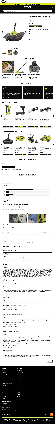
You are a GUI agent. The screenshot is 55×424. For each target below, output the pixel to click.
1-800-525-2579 (17, 420)
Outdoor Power (20, 372)
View (53, 1)
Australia (19, 390)
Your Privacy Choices (45, 420)
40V (2, 392)
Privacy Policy (31, 420)
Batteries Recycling (5, 376)
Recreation (19, 374)
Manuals (3, 370)
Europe (18, 394)
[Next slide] (25, 32)
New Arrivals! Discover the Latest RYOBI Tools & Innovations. (27, 4)
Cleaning (18, 376)
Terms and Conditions (24, 420)
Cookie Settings (28, 421)
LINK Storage (4, 398)
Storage (18, 379)
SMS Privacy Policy (37, 420)
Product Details (32, 37)
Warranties (4, 372)
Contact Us (4, 385)
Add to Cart (35, 26)
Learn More (5, 97)
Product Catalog (5, 403)
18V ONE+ (4, 390)
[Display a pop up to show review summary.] (19, 123)
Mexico (18, 396)
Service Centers (5, 379)
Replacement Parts (5, 374)
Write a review (41, 20)
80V (2, 394)
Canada (18, 392)
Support (30, 39)
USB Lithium (4, 396)
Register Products (5, 381)
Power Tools (19, 370)
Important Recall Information (7, 383)
